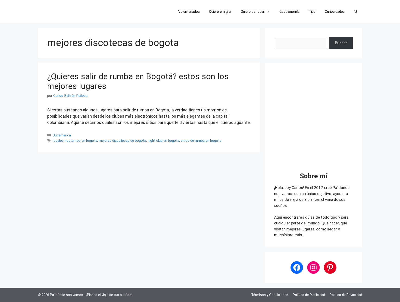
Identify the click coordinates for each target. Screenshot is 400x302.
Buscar (341, 43)
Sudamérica (62, 135)
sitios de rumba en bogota (201, 140)
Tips (312, 11)
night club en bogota (163, 140)
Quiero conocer (252, 11)
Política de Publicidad (309, 295)
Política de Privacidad (346, 295)
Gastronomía (289, 11)
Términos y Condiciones (269, 295)
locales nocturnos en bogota (75, 140)
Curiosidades (335, 11)
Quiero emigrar (220, 11)
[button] (355, 12)
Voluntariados (189, 11)
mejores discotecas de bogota (122, 140)
